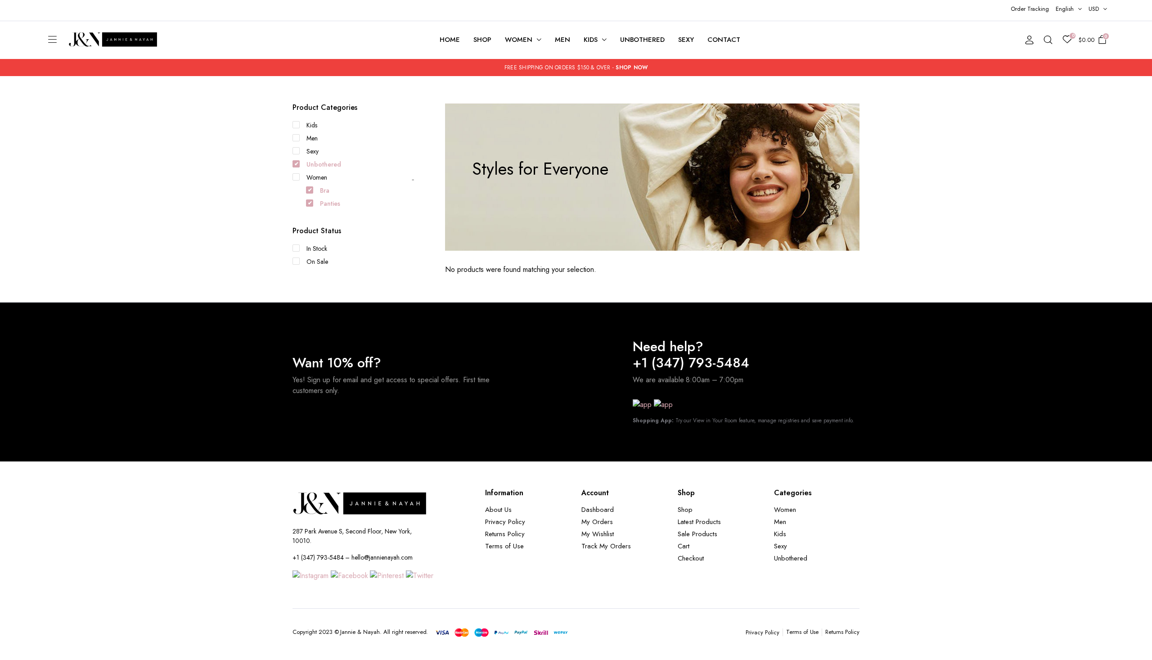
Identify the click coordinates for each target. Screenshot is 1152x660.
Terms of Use (504, 546)
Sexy (686, 40)
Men (562, 40)
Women (518, 40)
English (1065, 9)
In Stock (316, 248)
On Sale (317, 261)
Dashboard (597, 510)
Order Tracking (1030, 9)
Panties (330, 203)
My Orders (597, 522)
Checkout (691, 558)
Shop (482, 40)
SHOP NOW (632, 67)
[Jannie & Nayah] (113, 40)
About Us (498, 510)
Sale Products (697, 534)
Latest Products (699, 522)
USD (1094, 9)
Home (450, 40)
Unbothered (642, 40)
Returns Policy (505, 534)
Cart (683, 546)
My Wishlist (597, 534)
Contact (723, 40)
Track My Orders (606, 546)
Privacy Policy (505, 522)
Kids (591, 40)
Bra (324, 190)
